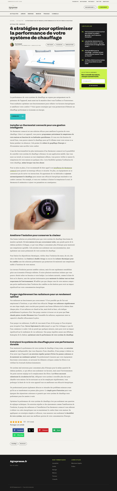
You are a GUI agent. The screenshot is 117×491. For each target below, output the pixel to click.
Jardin (23, 13)
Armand (19, 44)
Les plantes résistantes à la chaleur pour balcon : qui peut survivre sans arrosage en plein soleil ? (95, 43)
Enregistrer (69, 44)
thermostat (23, 443)
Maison (38, 13)
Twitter (98, 1)
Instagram (83, 1)
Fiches (73, 466)
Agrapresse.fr (18, 461)
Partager (50, 44)
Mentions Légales (76, 463)
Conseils (55, 13)
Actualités (14, 13)
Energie (31, 13)
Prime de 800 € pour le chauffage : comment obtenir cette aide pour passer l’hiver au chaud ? (94, 53)
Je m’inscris (93, 85)
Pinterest (91, 1)
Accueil (12, 20)
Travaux (46, 13)
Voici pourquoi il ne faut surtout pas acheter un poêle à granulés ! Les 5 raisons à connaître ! (95, 34)
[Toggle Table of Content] (22, 116)
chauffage (14, 443)
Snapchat (106, 1)
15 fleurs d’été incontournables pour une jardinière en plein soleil (95, 61)
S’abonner (103, 7)
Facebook (75, 1)
